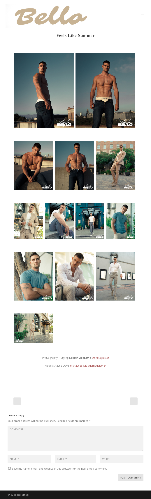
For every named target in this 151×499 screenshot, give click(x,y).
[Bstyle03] (33, 165)
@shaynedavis (78, 365)
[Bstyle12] (74, 276)
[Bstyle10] (120, 221)
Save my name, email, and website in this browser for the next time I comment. (59, 468)
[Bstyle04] (74, 165)
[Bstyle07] (28, 221)
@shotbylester (100, 357)
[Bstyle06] (115, 165)
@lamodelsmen (97, 365)
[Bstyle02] (105, 90)
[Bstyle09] (90, 221)
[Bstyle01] (44, 90)
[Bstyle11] (33, 276)
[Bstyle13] (115, 276)
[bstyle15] (33, 328)
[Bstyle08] (59, 221)
